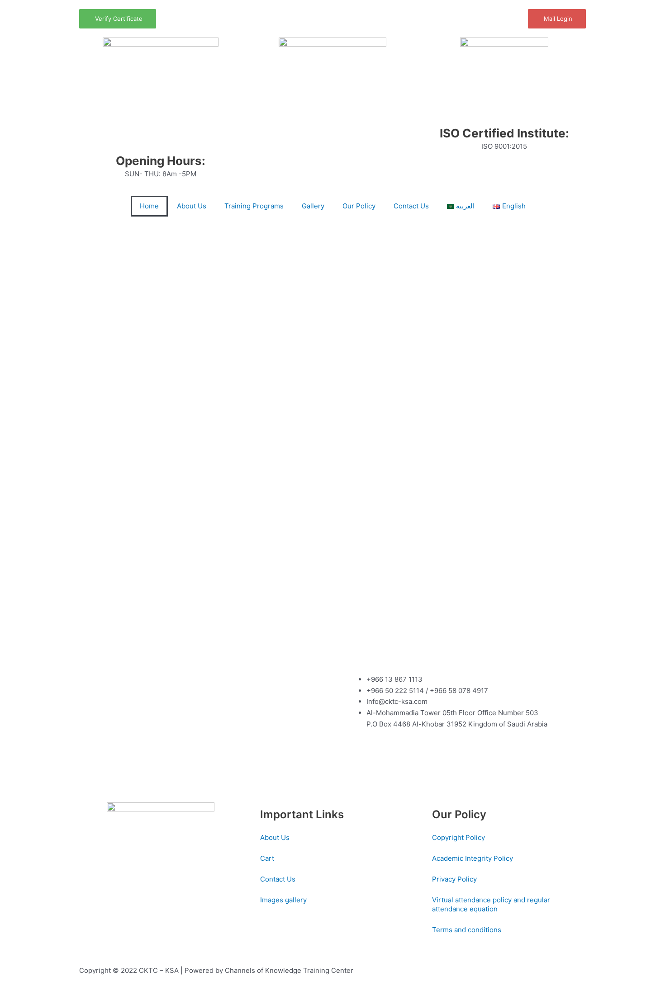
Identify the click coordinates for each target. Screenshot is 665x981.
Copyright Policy (458, 837)
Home (149, 206)
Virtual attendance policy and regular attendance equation (491, 904)
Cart (267, 858)
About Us (191, 206)
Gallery (313, 206)
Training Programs (254, 206)
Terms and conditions (466, 929)
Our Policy (358, 206)
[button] (13, 225)
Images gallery (283, 900)
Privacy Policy (454, 879)
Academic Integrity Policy (472, 858)
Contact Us (411, 206)
